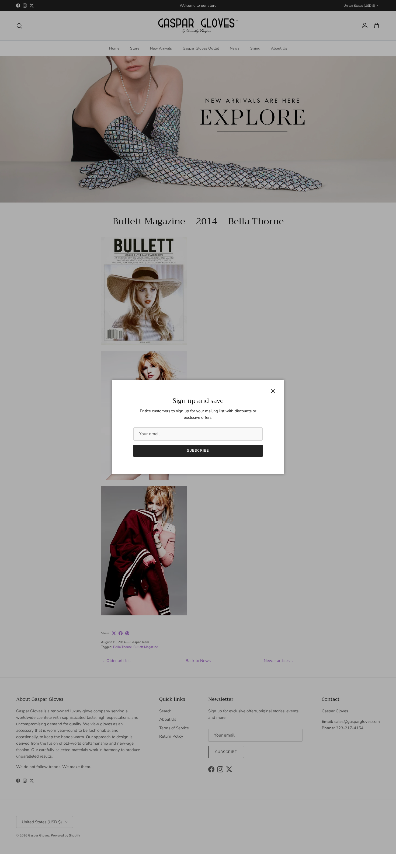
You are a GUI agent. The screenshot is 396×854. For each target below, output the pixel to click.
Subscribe (198, 450)
